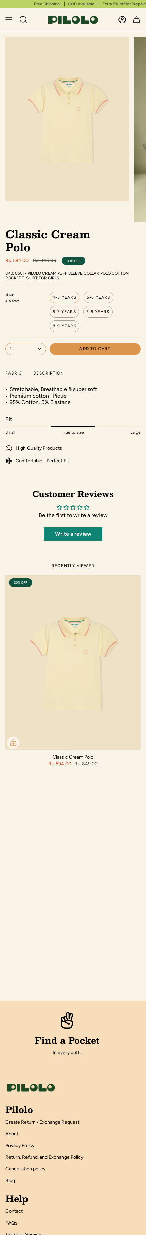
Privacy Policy (19, 1145)
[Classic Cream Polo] (73, 662)
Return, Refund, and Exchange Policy (44, 1157)
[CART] (136, 19)
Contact (14, 1211)
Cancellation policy (25, 1169)
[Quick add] (13, 743)
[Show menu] (9, 19)
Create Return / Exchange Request (42, 1122)
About (11, 1134)
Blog (10, 1181)
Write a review (73, 534)
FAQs (11, 1223)
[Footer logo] (30, 1087)
